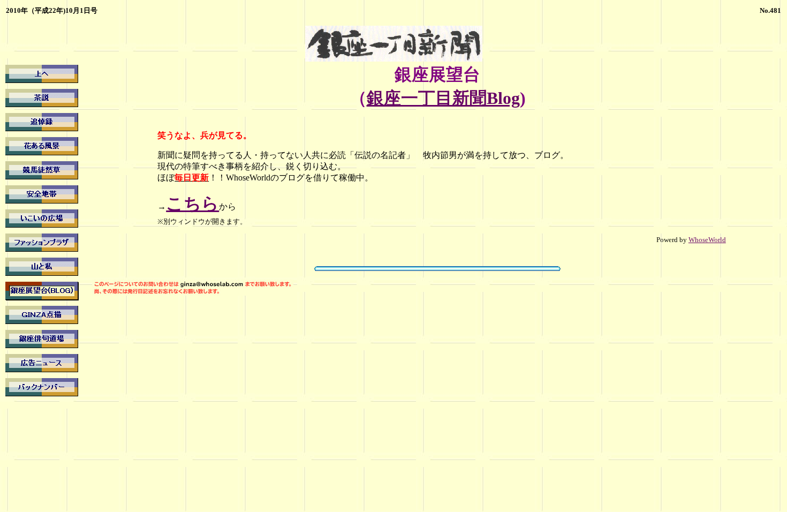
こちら (192, 203)
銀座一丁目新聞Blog (443, 98)
